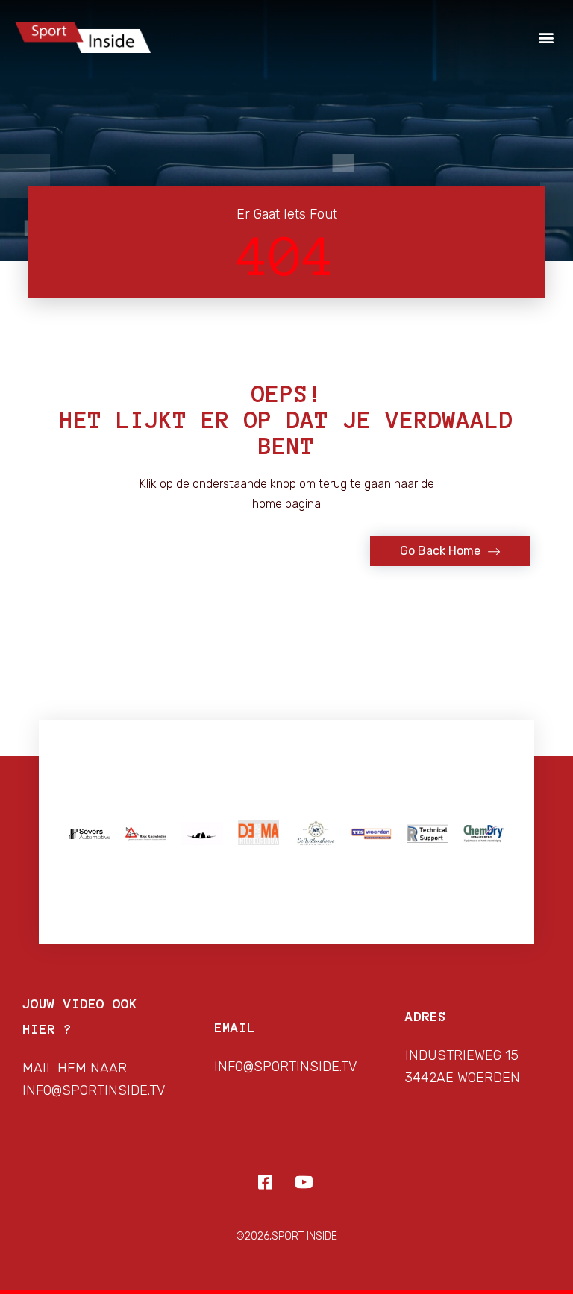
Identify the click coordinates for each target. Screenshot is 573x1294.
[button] (545, 37)
